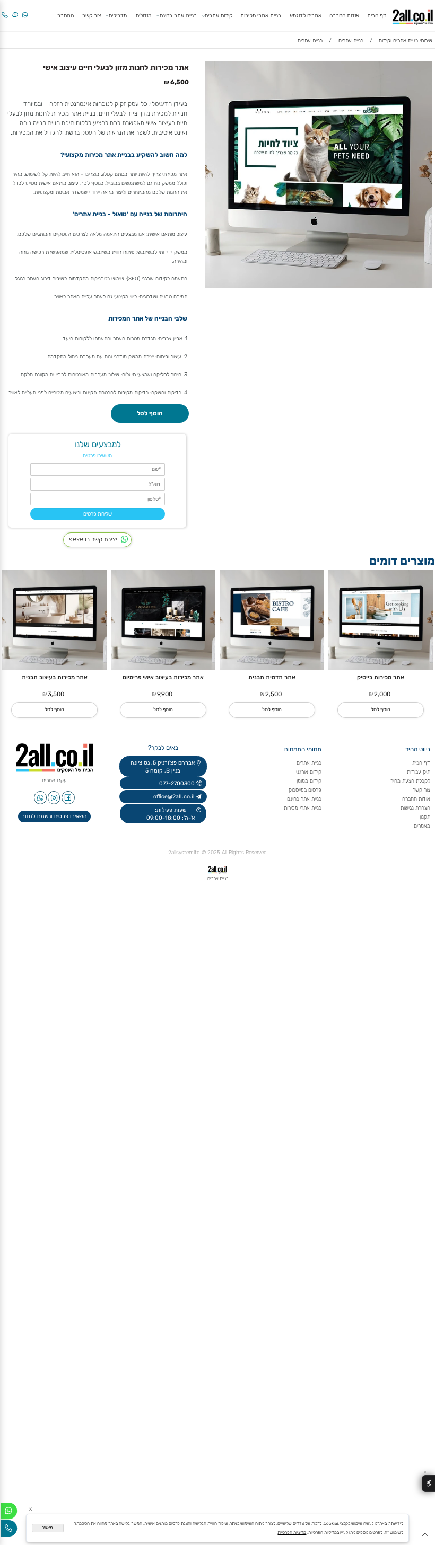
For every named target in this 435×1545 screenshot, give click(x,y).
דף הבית (376, 15)
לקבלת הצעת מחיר (410, 781)
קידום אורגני (308, 772)
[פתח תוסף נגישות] (428, 1484)
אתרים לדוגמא (305, 15)
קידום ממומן (309, 781)
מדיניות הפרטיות (291, 1532)
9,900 (164, 694)
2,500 (273, 694)
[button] (380, 710)
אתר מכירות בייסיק (380, 677)
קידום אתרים (218, 15)
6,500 (179, 82)
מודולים (143, 15)
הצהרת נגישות (414, 808)
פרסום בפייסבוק (304, 790)
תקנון (425, 817)
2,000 (382, 694)
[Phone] (5, 11)
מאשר (47, 1527)
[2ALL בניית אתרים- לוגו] (412, 15)
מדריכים (118, 15)
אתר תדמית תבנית (271, 677)
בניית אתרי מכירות (260, 15)
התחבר (65, 15)
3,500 (56, 694)
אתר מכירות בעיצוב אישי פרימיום (163, 677)
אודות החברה (344, 15)
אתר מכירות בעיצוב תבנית (55, 677)
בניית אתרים (309, 763)
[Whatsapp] (25, 11)
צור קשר (91, 15)
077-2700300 (176, 783)
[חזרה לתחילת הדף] (425, 1536)
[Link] (15, 11)
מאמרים (422, 826)
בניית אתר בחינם (178, 15)
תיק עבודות (418, 772)
